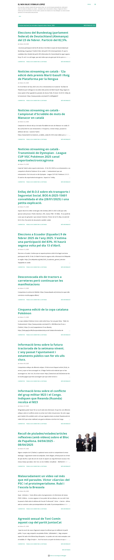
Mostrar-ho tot (89, 25)
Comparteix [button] (21, 61)
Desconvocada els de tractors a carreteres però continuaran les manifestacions (40, 280)
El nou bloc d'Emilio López (31, 4)
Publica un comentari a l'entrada (36, 61)
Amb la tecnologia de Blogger (58, 555)
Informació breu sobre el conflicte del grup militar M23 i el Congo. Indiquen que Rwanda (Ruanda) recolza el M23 (42, 396)
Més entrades (66, 550)
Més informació (65, 61)
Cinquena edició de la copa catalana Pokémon (43, 311)
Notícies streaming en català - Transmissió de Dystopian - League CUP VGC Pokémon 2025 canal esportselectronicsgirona (42, 154)
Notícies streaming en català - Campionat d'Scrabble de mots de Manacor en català (41, 114)
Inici (20, 16)
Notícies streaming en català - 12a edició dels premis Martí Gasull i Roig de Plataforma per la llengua (43, 75)
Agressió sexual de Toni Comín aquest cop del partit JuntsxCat (40, 520)
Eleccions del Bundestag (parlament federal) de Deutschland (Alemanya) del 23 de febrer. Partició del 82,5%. (43, 36)
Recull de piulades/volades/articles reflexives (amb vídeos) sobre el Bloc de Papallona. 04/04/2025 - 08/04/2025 (43, 439)
